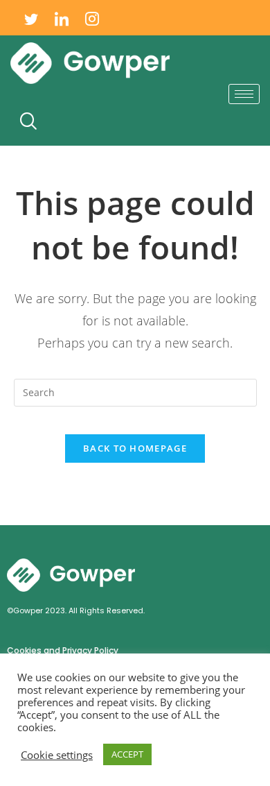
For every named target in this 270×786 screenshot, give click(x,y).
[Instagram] (92, 17)
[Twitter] (31, 17)
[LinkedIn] (62, 17)
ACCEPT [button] (127, 754)
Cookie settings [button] (57, 755)
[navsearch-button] (28, 121)
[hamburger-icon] (244, 94)
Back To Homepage (135, 448)
